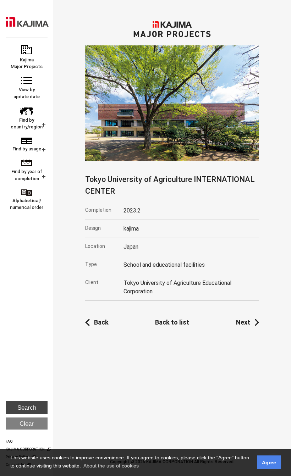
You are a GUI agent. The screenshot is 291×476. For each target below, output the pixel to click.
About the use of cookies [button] (111, 466)
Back (101, 322)
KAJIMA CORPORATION (27, 22)
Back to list (172, 322)
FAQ (9, 441)
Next (243, 322)
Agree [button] (269, 462)
